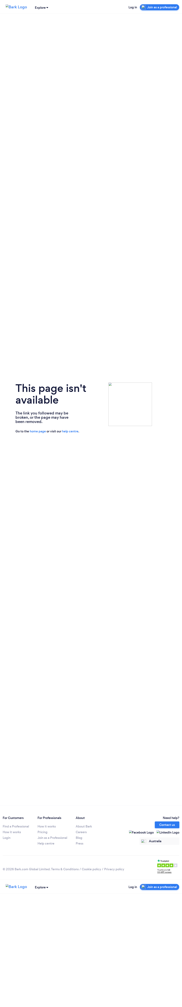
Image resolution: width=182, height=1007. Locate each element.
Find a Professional (16, 826)
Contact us (167, 825)
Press (79, 843)
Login (6, 838)
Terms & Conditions (65, 869)
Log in (133, 7)
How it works (12, 832)
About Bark (84, 826)
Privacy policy (114, 869)
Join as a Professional (52, 838)
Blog (79, 838)
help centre (70, 431)
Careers (81, 832)
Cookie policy (91, 869)
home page (38, 431)
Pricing (42, 832)
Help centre (46, 843)
